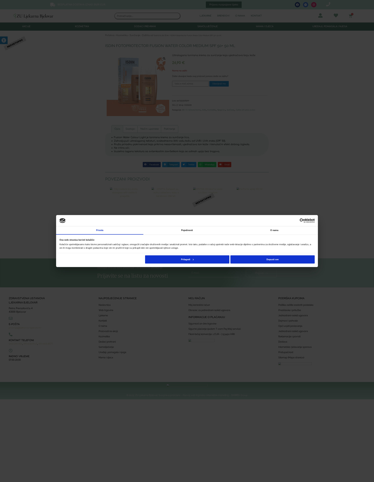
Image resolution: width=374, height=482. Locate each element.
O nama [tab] (274, 230)
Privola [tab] (99, 230)
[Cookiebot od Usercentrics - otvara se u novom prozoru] (302, 220)
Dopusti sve (272, 259)
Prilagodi (185, 259)
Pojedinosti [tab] (187, 230)
